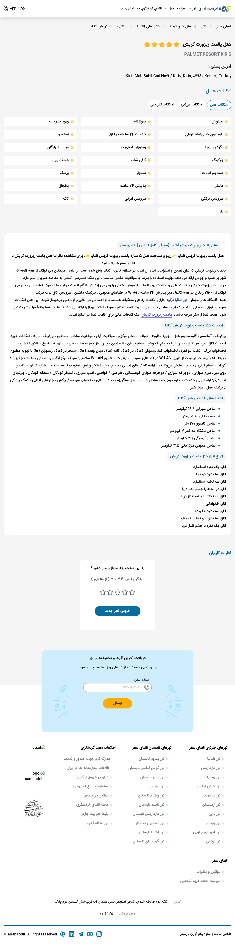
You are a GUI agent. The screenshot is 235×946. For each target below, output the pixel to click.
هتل (204, 26)
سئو (208, 934)
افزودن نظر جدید (117, 611)
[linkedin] (71, 934)
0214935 (106, 914)
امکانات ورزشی (191, 105)
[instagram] (99, 934)
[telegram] (81, 934)
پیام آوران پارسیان (191, 934)
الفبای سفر (223, 26)
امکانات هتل (219, 105)
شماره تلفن (141, 680)
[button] (117, 703)
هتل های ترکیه (180, 26)
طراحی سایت (222, 934)
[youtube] (90, 934)
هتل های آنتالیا (148, 26)
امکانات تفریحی (161, 105)
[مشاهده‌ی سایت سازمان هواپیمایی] (33, 808)
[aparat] (62, 934)
